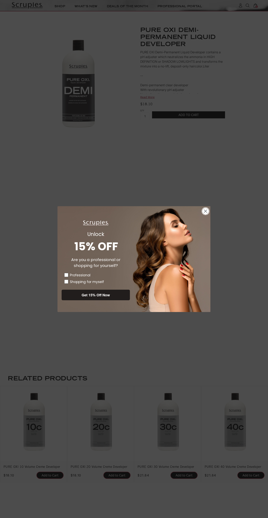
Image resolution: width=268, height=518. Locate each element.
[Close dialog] (205, 211)
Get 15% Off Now (96, 295)
